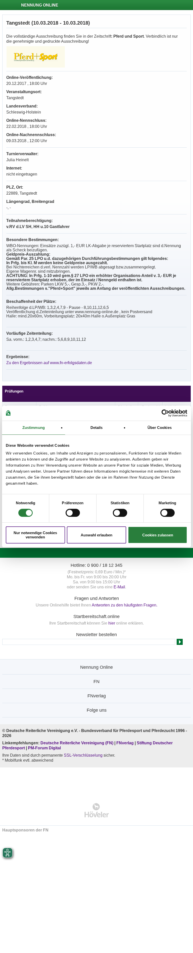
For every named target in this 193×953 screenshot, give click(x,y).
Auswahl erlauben (96, 535)
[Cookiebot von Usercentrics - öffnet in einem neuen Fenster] (165, 413)
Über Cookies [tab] (160, 427)
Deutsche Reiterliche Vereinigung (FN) (76, 743)
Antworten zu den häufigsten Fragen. (124, 605)
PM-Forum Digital (44, 748)
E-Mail (119, 587)
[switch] (73, 513)
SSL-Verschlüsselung (83, 755)
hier (111, 623)
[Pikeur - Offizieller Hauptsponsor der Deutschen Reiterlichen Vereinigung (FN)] (96, 782)
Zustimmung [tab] (33, 427)
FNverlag (125, 743)
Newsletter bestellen (96, 634)
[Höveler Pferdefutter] (96, 810)
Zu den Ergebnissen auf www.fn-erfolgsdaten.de (49, 363)
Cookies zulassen (157, 535)
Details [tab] (96, 427)
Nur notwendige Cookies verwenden (35, 535)
